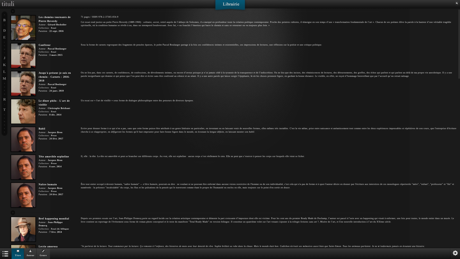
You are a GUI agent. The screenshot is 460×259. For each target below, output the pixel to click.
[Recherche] (456, 3)
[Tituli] (8, 1)
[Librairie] (230, 6)
